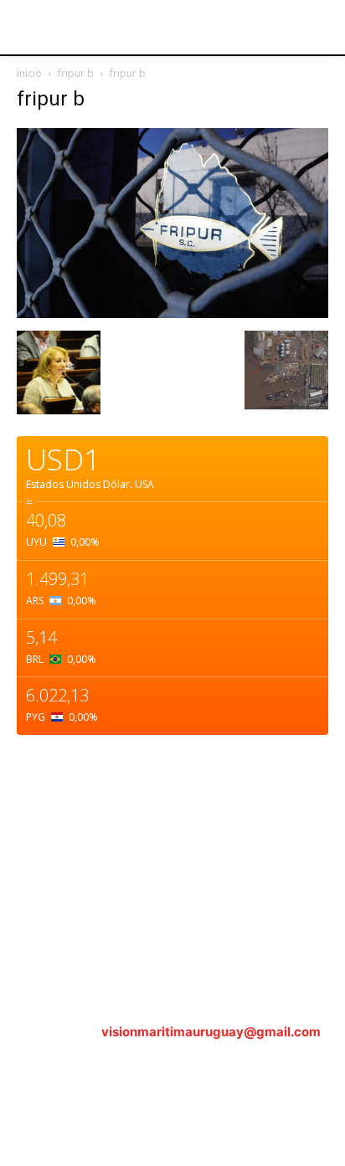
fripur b (76, 73)
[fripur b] (172, 313)
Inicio (29, 73)
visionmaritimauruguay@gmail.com (211, 1032)
